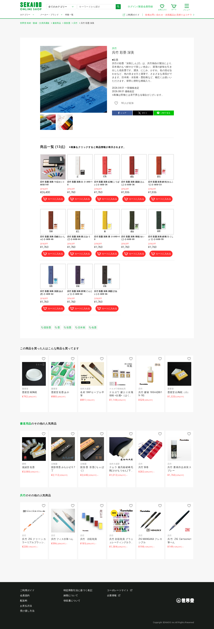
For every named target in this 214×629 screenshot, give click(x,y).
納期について (71, 595)
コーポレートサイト (118, 590)
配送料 (23, 600)
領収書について (72, 600)
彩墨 (69, 327)
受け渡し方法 (27, 610)
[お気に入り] (162, 7)
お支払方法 (26, 605)
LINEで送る (165, 113)
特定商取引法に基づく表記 (78, 590)
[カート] (173, 7)
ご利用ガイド (133, 15)
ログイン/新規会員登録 (140, 6)
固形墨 (47, 327)
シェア (123, 113)
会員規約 (25, 595)
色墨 (94, 327)
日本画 (81, 327)
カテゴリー (25, 15)
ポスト (145, 113)
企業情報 (112, 595)
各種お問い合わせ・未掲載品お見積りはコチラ (168, 15)
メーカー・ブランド (49, 15)
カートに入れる (55, 199)
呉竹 (114, 48)
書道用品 (25, 423)
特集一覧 (69, 15)
